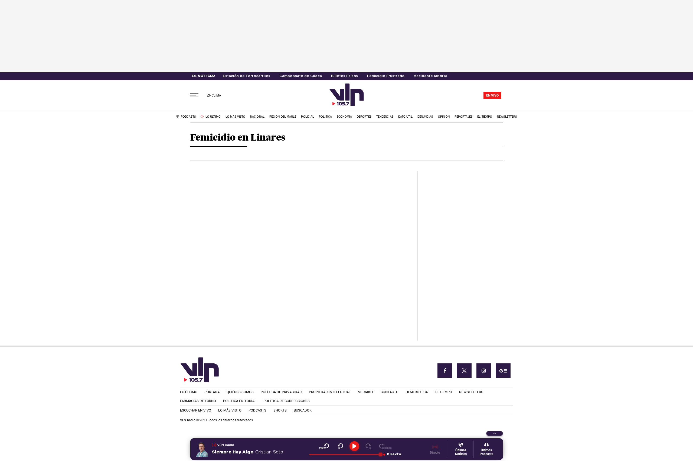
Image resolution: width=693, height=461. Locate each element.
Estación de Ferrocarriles (246, 76)
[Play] (354, 446)
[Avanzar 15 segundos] (368, 446)
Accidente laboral (430, 76)
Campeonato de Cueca (300, 76)
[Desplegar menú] (194, 95)
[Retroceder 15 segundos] (340, 446)
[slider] (344, 454)
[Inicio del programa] (324, 446)
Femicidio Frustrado (385, 76)
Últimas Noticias (461, 452)
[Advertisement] (462, 252)
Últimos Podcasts (486, 452)
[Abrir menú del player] (494, 433)
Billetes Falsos (344, 76)
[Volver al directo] (385, 446)
